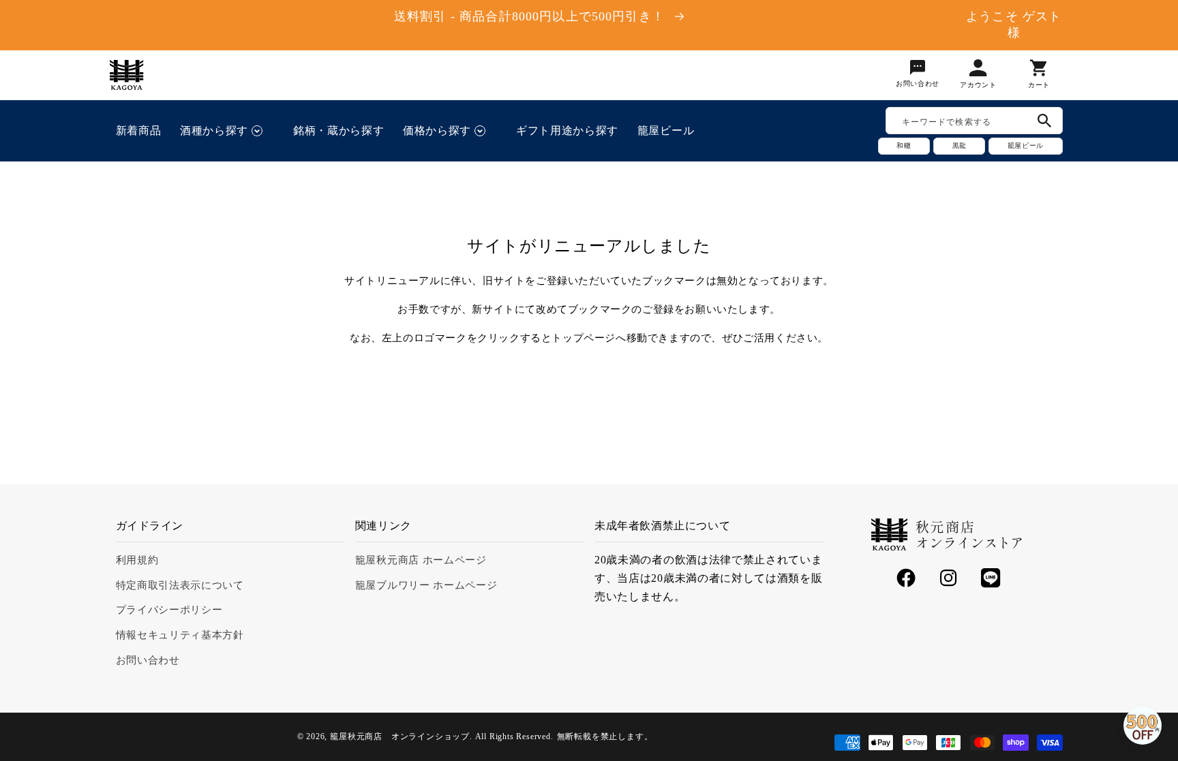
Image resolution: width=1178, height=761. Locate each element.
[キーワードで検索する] (1044, 121)
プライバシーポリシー (169, 609)
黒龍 (959, 145)
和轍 (904, 145)
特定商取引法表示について (180, 585)
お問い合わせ (148, 660)
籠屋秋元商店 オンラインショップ (400, 736)
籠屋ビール (1025, 145)
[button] (227, 130)
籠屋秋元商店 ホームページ (421, 560)
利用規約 (137, 560)
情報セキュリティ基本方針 (180, 635)
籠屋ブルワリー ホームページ (426, 585)
